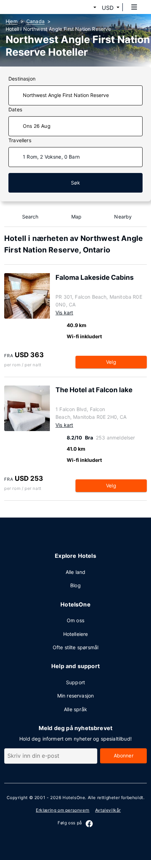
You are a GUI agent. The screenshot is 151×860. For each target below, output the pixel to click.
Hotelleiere (75, 634)
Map (76, 217)
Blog (75, 585)
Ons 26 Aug (37, 126)
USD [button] (108, 7)
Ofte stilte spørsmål (75, 647)
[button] (86, 7)
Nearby (123, 217)
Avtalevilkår (108, 810)
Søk (75, 183)
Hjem (12, 21)
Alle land (76, 572)
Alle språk (75, 709)
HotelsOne (74, 797)
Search (30, 217)
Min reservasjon (75, 696)
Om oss (75, 620)
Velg (111, 362)
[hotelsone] (32, 7)
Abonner (123, 755)
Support (75, 682)
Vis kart (64, 312)
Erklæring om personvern (63, 810)
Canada (35, 21)
